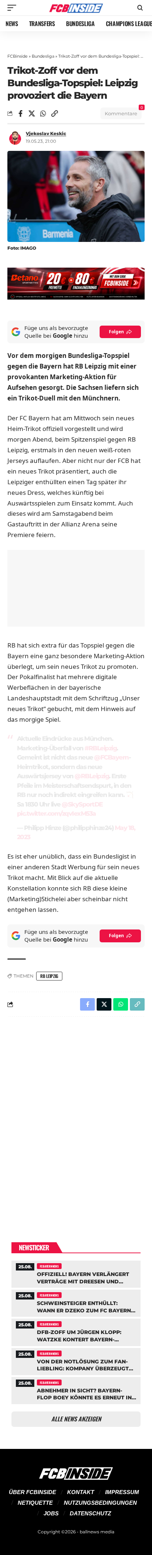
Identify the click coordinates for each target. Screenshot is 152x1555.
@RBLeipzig (92, 776)
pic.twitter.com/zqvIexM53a (56, 813)
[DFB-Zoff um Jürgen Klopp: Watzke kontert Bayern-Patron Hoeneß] (76, 1331)
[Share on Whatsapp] (43, 113)
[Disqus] (76, 1118)
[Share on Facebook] (20, 113)
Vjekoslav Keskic (46, 133)
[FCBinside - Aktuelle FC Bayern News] (76, 7)
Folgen (116, 332)
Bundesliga (43, 56)
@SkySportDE (82, 804)
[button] (13, 8)
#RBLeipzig (100, 748)
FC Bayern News (49, 1266)
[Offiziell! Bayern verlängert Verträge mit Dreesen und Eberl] (76, 1273)
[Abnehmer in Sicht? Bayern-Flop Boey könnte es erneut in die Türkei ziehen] (76, 1389)
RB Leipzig (49, 976)
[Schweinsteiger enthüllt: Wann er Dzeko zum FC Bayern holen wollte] (76, 1302)
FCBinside (17, 56)
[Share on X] (32, 113)
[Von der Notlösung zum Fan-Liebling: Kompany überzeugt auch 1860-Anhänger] (76, 1360)
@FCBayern (111, 757)
